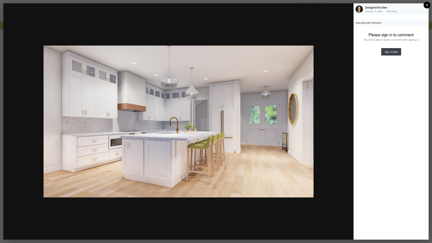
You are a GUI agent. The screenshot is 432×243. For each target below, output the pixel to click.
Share (342, 233)
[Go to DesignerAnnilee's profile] (359, 9)
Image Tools (319, 233)
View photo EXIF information (369, 22)
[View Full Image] (347, 9)
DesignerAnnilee (376, 7)
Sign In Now (391, 51)
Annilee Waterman (35, 12)
